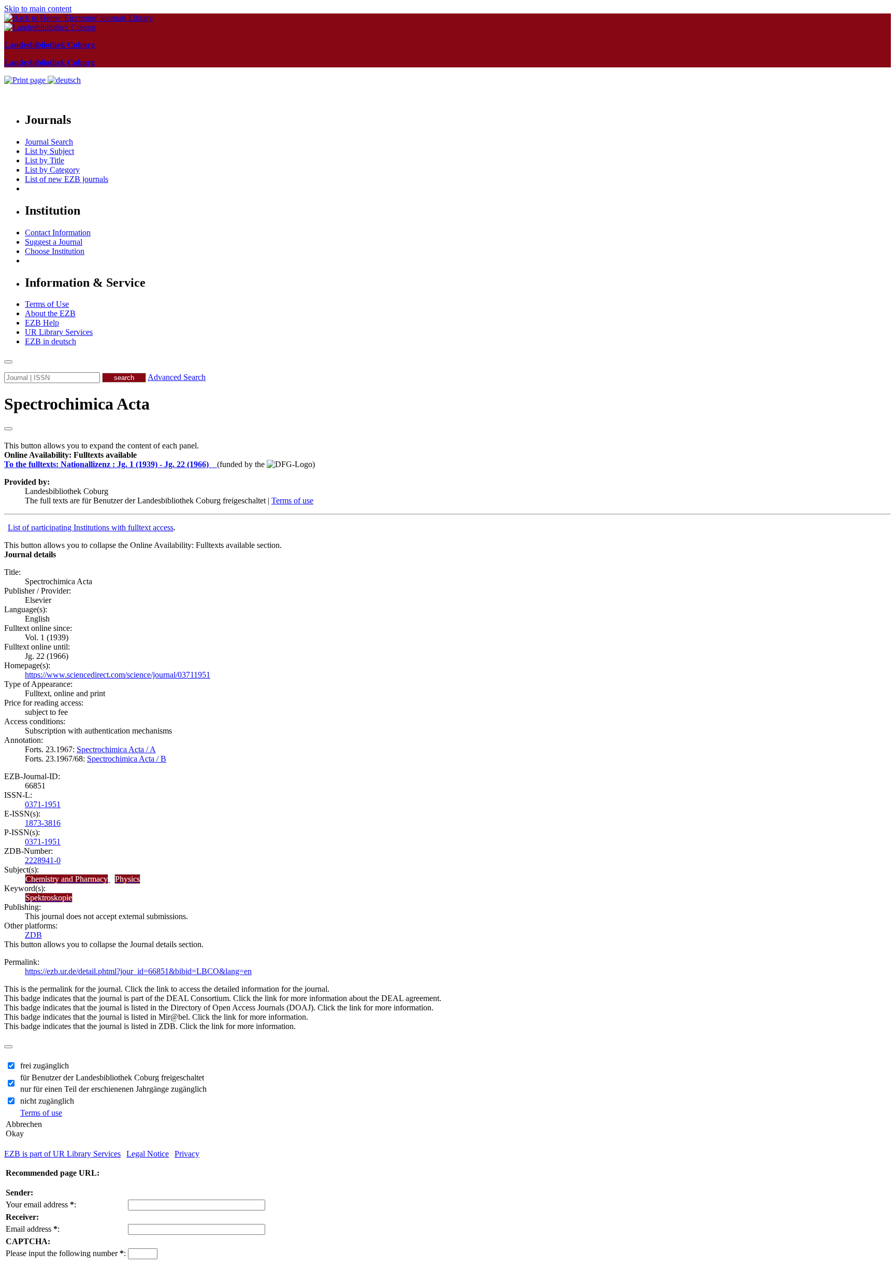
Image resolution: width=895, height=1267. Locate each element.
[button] (70, 455)
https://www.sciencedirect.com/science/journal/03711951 (117, 674)
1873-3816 (43, 823)
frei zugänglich (44, 1065)
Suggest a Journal (53, 241)
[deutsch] (64, 80)
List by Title (44, 160)
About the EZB (50, 313)
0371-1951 (43, 804)
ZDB (33, 935)
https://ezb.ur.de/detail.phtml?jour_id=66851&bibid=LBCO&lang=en (138, 971)
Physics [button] (127, 879)
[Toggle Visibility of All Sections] (8, 428)
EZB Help (42, 322)
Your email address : (41, 1204)
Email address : (33, 1228)
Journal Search (49, 141)
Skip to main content (37, 8)
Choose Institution (54, 251)
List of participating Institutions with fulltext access (91, 527)
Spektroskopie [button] (48, 897)
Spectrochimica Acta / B (126, 758)
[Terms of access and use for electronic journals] (214, 464)
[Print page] (26, 80)
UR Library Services (59, 332)
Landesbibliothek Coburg (49, 44)
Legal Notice (147, 1153)
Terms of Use (47, 304)
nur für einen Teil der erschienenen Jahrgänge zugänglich (113, 1089)
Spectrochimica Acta (77, 404)
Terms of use (292, 500)
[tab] (447, 455)
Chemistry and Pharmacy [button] (66, 879)
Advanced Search (177, 377)
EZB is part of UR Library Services (62, 1153)
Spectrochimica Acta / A (116, 749)
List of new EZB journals (66, 179)
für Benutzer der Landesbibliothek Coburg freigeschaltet (112, 1077)
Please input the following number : (66, 1253)
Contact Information (58, 232)
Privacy (187, 1153)
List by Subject (49, 151)
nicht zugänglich (47, 1100)
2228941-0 (43, 860)
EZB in (50, 341)
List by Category (52, 169)
